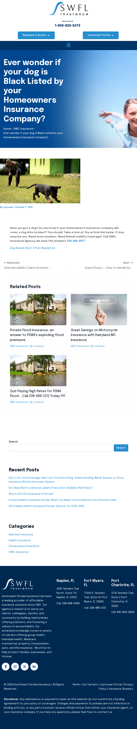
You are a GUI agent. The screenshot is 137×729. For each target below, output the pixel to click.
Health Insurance (20, 540)
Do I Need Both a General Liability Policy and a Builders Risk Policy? (50, 488)
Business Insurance (21, 534)
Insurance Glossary (121, 689)
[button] (68, 45)
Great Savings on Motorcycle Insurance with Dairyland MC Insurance (94, 335)
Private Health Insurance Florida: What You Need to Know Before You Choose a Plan (62, 500)
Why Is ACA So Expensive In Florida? (31, 494)
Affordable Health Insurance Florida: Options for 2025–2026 (46, 506)
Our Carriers (90, 684)
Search (13, 442)
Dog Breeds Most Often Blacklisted (32, 248)
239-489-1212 (98, 608)
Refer (76, 684)
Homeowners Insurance (24, 546)
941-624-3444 (125, 612)
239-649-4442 (71, 603)
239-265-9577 (76, 241)
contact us (104, 712)
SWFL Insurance (19, 346)
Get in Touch (67, 21)
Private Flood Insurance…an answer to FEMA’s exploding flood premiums (37, 335)
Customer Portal (111, 684)
